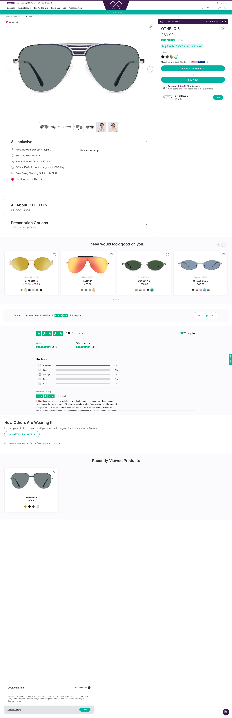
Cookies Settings (14, 709)
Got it (85, 709)
